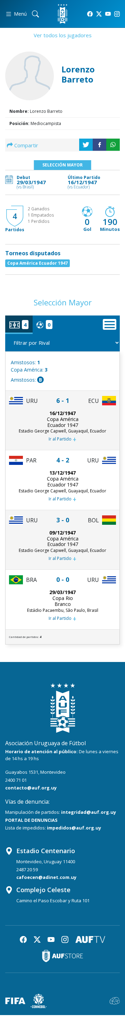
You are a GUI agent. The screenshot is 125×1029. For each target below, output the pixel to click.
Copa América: (29, 369)
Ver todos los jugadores (63, 35)
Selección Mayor (62, 165)
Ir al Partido (62, 439)
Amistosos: (25, 362)
